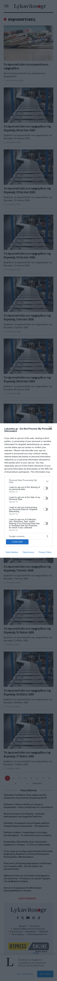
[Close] (51, 429)
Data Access (28, 552)
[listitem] (28, 481)
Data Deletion (12, 552)
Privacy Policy (45, 552)
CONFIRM (17, 542)
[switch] (45, 488)
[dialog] (28, 490)
